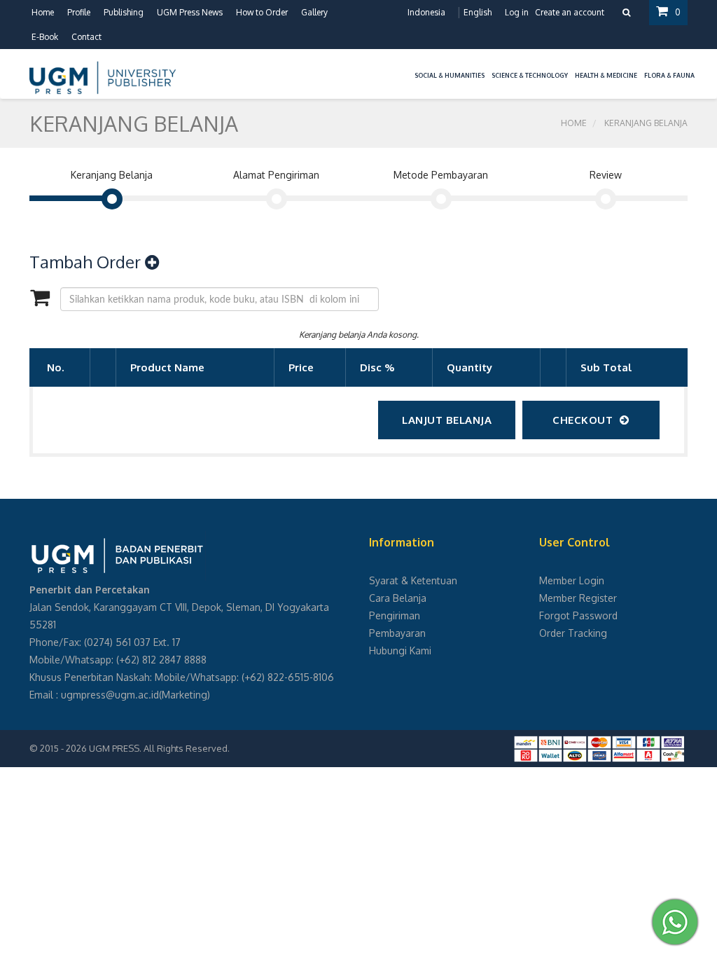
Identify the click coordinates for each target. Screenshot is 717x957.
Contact (86, 37)
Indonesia (426, 12)
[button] (407, 67)
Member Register (578, 598)
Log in (517, 12)
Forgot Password (578, 615)
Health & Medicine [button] (606, 75)
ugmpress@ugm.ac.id (110, 695)
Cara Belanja (397, 598)
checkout (582, 420)
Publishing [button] (124, 12)
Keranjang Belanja (646, 123)
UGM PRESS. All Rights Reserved (158, 748)
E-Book (45, 37)
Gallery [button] (314, 12)
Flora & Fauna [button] (669, 75)
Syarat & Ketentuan (413, 580)
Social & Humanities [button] (450, 75)
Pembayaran (397, 633)
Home (43, 12)
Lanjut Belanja (447, 420)
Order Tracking (573, 633)
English (478, 12)
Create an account (569, 12)
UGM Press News (190, 12)
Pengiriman (394, 615)
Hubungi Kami (400, 650)
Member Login (571, 580)
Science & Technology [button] (530, 75)
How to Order (262, 12)
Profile (78, 12)
